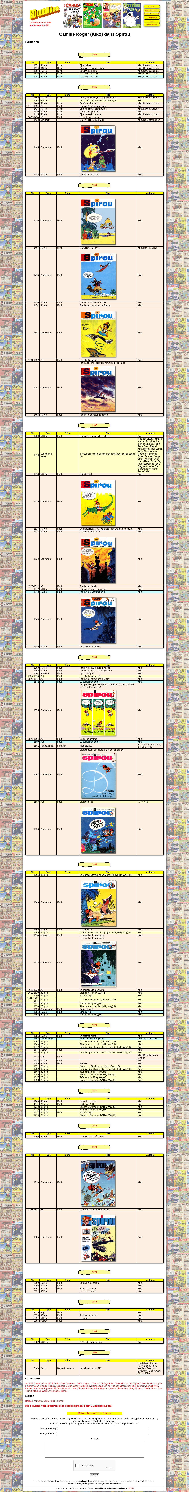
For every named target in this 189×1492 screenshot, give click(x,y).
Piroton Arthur (92, 1388)
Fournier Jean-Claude (36, 1386)
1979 (94, 1301)
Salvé (147, 1388)
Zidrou (64, 1391)
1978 (94, 1272)
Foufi (52, 1401)
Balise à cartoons (33, 1401)
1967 (94, 425)
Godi (75, 1386)
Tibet (160, 1388)
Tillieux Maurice (33, 1391)
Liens (152, 21)
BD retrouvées (151, 17)
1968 (94, 657)
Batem (37, 1383)
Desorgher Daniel (137, 1383)
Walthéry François (51, 1391)
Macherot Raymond (43, 1388)
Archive (29, 1383)
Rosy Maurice (136, 1388)
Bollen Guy (59, 1383)
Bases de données (151, 10)
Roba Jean (122, 1388)
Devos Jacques (154, 1383)
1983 (94, 1331)
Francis (51, 1386)
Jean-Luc (131, 1386)
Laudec (29, 1388)
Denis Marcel (121, 1383)
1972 (94, 1125)
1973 (94, 1147)
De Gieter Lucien (74, 1383)
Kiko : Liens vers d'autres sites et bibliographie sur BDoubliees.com (68, 1405)
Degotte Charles (91, 1383)
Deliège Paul (107, 1383)
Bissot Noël (47, 1383)
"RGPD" (131, 1488)
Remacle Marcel (108, 1388)
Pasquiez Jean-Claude (73, 1388)
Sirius (153, 1388)
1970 (94, 1025)
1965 (94, 87)
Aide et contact (151, 25)
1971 (94, 1090)
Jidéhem (141, 1386)
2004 (94, 1352)
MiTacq (57, 1388)
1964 (94, 54)
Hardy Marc (84, 1386)
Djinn (46, 1401)
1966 (94, 185)
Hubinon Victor (118, 1386)
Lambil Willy (152, 1386)
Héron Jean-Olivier (100, 1386)
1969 (94, 864)
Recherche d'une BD (151, 14)
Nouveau (151, 7)
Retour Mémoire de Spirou (94, 1413)
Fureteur (60, 1401)
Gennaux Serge (64, 1386)
